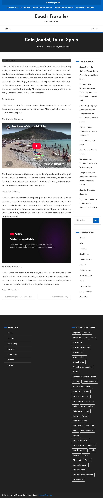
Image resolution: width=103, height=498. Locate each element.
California (77, 342)
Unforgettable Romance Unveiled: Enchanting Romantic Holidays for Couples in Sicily (89, 92)
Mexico (76, 435)
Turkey (88, 460)
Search (95, 29)
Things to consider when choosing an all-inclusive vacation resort (89, 178)
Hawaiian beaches (81, 396)
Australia (83, 248)
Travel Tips (84, 297)
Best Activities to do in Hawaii (88, 152)
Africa (82, 238)
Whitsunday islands (43, 7)
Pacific (82, 281)
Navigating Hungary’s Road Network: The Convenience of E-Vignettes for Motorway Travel (89, 114)
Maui (75, 430)
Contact (11, 338)
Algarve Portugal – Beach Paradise (18, 297)
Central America (86, 259)
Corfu (75, 372)
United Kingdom (80, 465)
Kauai (75, 416)
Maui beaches (87, 430)
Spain (17, 290)
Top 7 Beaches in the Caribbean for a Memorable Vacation (88, 203)
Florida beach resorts (82, 386)
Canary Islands (79, 357)
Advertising (12, 343)
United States (79, 470)
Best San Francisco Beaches (87, 192)
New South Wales (80, 440)
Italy (87, 411)
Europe (83, 265)
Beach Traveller (51, 16)
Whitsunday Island (64, 7)
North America (86, 275)
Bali (86, 337)
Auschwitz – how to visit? (87, 142)
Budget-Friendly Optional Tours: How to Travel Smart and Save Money (89, 73)
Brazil (93, 337)
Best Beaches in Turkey (59, 297)
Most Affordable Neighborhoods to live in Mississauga (89, 163)
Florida (76, 381)
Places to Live (85, 286)
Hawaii (86, 391)
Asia (81, 243)
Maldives (90, 426)
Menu (7, 28)
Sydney (76, 455)
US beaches (78, 479)
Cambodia (78, 352)
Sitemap (11, 349)
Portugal (92, 445)
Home (10, 333)
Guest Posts (12, 354)
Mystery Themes (45, 495)
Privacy (11, 365)
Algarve (76, 332)
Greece (76, 391)
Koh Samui (78, 426)
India (75, 406)
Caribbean (84, 254)
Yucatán (26, 7)
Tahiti (86, 455)
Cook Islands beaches (82, 367)
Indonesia (77, 411)
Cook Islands (78, 362)
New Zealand (78, 445)
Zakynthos (14, 7)
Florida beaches (90, 381)
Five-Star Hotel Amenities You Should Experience (88, 131)
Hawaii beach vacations (83, 401)
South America (86, 291)
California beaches (81, 347)
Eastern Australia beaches (84, 377)
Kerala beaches (80, 421)
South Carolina (79, 450)
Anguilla (87, 332)
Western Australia (85, 7)
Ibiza (11, 290)
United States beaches (83, 474)
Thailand (77, 460)
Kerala (84, 416)
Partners (11, 360)
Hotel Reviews (85, 270)
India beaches (87, 406)
